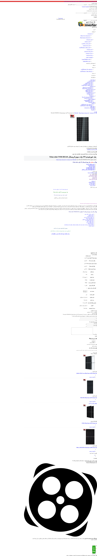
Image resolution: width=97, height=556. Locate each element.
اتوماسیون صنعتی (89, 57)
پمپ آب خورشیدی (89, 53)
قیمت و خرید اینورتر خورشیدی (93, 541)
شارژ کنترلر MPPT (89, 90)
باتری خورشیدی (90, 49)
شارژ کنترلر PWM (89, 91)
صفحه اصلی (92, 79)
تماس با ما (93, 108)
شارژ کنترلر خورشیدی (88, 51)
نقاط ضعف (95, 325)
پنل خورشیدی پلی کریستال (85, 35)
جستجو (85, 20)
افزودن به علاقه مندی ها (92, 172)
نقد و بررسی (92, 185)
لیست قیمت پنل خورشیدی (93, 542)
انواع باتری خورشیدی (94, 545)
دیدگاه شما (95, 334)
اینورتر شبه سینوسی (86, 45)
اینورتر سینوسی (87, 41)
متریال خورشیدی (89, 55)
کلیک (54, 233)
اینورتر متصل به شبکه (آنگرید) (84, 47)
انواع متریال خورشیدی (93, 543)
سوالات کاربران (92, 184)
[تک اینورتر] (87, 26)
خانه (96, 112)
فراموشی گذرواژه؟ (85, 6)
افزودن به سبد (92, 377)
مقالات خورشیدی (91, 102)
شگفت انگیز (92, 106)
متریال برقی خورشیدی (88, 98)
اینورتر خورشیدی (89, 39)
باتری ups (91, 94)
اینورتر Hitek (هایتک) (86, 61)
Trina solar (76, 112)
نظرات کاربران (92, 183)
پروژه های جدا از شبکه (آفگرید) (87, 69)
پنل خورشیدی (90, 33)
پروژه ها (93, 103)
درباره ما (93, 109)
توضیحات (93, 181)
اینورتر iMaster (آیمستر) (86, 59)
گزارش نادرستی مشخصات (92, 149)
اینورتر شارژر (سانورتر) (86, 43)
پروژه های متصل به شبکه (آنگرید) (86, 71)
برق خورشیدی (92, 95)
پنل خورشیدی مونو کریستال (85, 37)
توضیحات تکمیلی (92, 182)
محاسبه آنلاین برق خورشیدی (89, 107)
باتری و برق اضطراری (91, 92)
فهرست (95, 111)
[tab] (59, 181)
